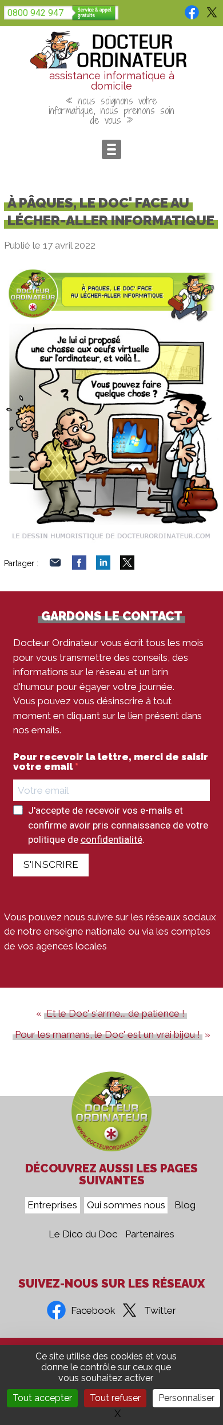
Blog (185, 1205)
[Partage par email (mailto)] (55, 566)
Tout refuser (115, 1397)
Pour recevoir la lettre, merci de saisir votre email (110, 762)
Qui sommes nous (126, 1205)
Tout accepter (42, 1397)
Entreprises (52, 1205)
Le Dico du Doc (83, 1234)
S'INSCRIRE (50, 864)
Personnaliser (186, 1397)
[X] (127, 566)
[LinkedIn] (103, 566)
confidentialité (111, 839)
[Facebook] (79, 566)
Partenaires (149, 1234)
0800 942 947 (35, 12)
